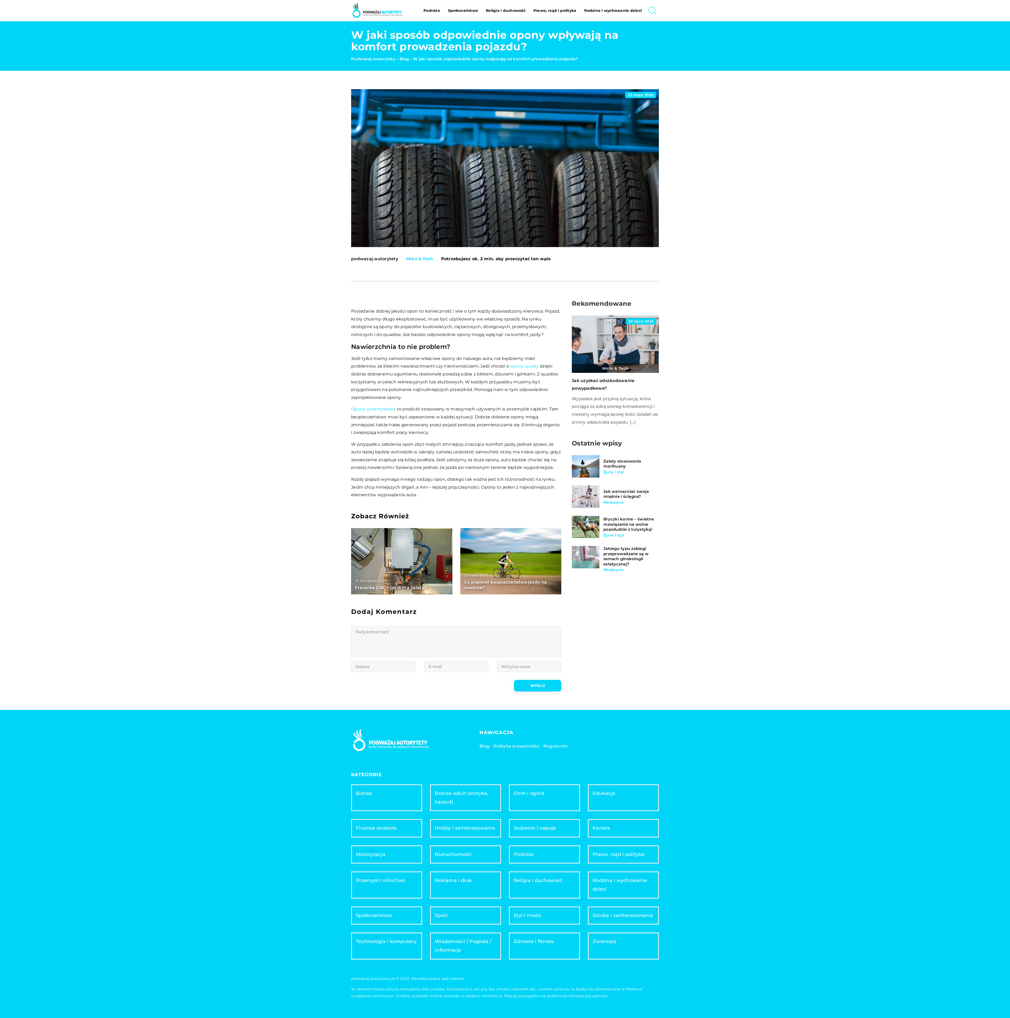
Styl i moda (527, 915)
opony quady (524, 366)
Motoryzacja (370, 854)
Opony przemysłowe (373, 409)
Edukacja (604, 793)
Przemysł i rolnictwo (380, 880)
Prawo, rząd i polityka (555, 10)
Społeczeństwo (463, 10)
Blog (484, 746)
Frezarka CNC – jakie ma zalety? (391, 587)
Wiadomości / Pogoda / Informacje (463, 946)
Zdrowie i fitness (534, 941)
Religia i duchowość (506, 10)
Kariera (601, 828)
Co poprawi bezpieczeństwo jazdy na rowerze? (505, 585)
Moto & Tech (419, 258)
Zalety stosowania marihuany (622, 464)
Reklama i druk (453, 880)
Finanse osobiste (376, 828)
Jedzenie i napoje (535, 828)
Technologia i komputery (386, 941)
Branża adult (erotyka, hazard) (461, 797)
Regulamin (555, 746)
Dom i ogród (529, 793)
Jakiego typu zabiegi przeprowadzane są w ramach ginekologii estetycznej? (626, 556)
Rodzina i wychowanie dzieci (613, 10)
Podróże (431, 10)
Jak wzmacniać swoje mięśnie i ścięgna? (626, 494)
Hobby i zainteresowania (465, 828)
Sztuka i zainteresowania (623, 915)
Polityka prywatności (516, 746)
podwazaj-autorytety (374, 259)
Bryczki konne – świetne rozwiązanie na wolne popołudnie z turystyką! (628, 524)
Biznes (364, 793)
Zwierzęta (605, 941)
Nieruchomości (453, 854)
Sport (441, 915)
